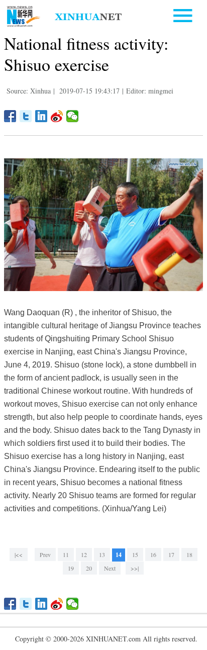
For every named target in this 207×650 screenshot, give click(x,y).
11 (66, 554)
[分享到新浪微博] (57, 116)
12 (84, 554)
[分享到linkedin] (41, 116)
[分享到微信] (72, 116)
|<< (19, 554)
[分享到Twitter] (26, 116)
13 (102, 554)
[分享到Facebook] (10, 116)
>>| (135, 568)
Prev (45, 554)
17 (171, 554)
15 (135, 554)
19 (71, 568)
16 (153, 554)
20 (89, 568)
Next (110, 568)
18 (189, 554)
